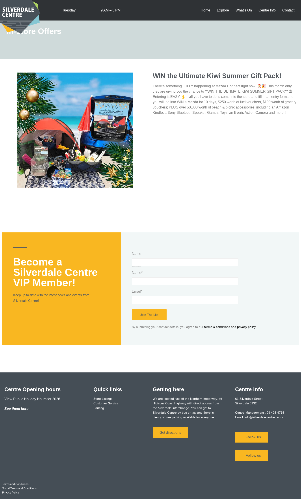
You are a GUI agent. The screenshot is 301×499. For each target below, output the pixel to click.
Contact (288, 10)
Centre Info (267, 10)
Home (205, 10)
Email (137, 291)
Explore (223, 10)
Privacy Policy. (10, 492)
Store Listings (102, 398)
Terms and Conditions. (15, 484)
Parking (98, 408)
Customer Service (105, 403)
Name (136, 254)
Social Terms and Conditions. (19, 488)
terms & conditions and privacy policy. (230, 327)
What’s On (244, 10)
